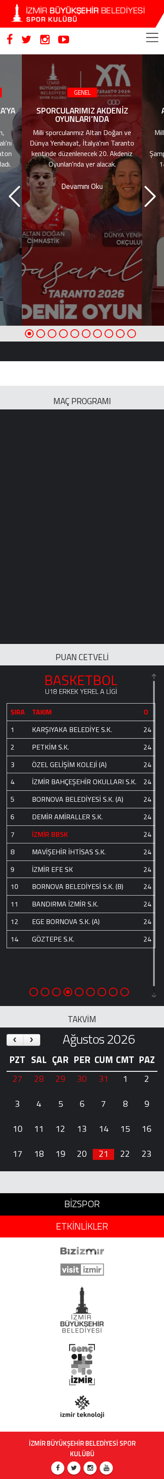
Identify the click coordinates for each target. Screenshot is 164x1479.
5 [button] (74, 333)
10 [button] (131, 333)
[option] (82, 189)
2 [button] (40, 333)
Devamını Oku (82, 186)
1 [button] (29, 333)
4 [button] (63, 333)
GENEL (82, 92)
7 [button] (97, 333)
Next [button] (148, 190)
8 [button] (109, 333)
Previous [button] (13, 190)
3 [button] (52, 333)
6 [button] (86, 333)
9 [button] (120, 333)
